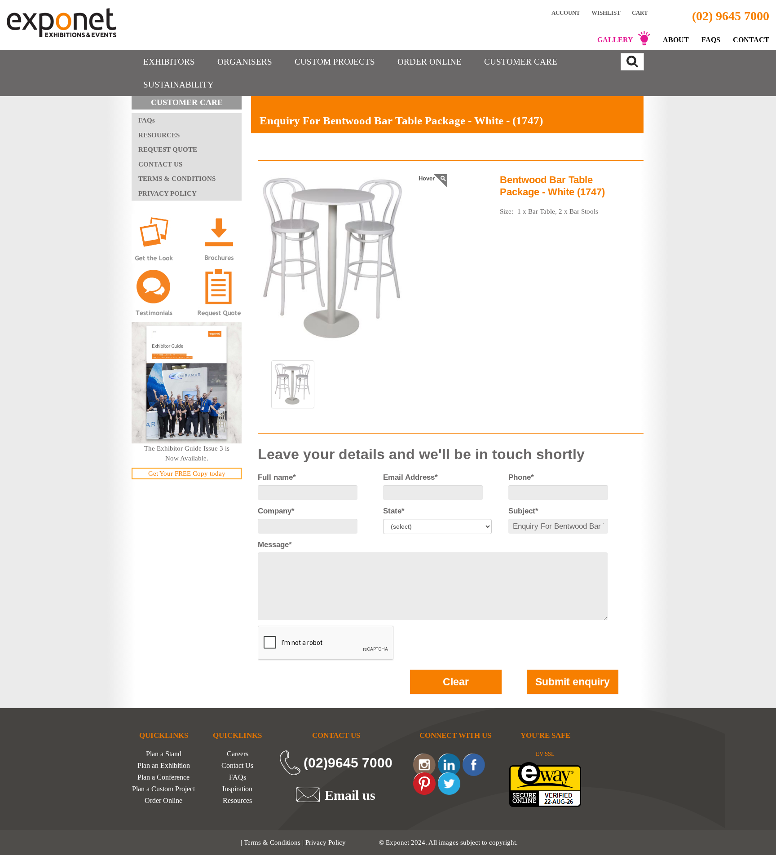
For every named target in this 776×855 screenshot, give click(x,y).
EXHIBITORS (169, 61)
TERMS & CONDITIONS (177, 178)
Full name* (277, 477)
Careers (237, 754)
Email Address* (410, 477)
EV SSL (545, 753)
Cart (640, 12)
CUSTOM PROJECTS (335, 61)
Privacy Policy (325, 842)
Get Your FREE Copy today (186, 473)
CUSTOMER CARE (520, 61)
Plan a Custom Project (163, 789)
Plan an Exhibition (163, 765)
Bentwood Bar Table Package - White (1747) (552, 185)
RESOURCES (159, 135)
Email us (350, 795)
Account (565, 12)
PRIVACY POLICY (167, 193)
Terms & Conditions (272, 842)
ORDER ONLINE (429, 61)
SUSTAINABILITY (178, 84)
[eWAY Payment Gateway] (545, 783)
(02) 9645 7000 (730, 16)
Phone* (521, 477)
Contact (751, 40)
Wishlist (606, 12)
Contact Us (237, 765)
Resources (237, 800)
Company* (276, 511)
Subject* (523, 511)
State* (394, 511)
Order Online (163, 800)
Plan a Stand (163, 754)
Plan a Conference (163, 777)
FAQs (710, 40)
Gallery (615, 40)
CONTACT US (160, 164)
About (676, 40)
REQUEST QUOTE (167, 149)
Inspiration (237, 789)
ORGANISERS (244, 61)
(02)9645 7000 (348, 762)
